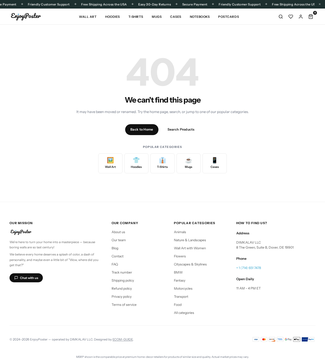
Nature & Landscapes (190, 240)
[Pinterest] (48, 291)
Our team (119, 240)
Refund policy (122, 288)
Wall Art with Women (190, 248)
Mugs (157, 17)
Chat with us (29, 278)
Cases (175, 17)
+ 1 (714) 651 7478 (248, 268)
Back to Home (141, 129)
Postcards (228, 17)
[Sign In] (300, 16)
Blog (115, 248)
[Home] (26, 16)
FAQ (115, 264)
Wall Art (88, 17)
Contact (117, 256)
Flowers (180, 256)
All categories (184, 313)
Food (178, 304)
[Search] (281, 16)
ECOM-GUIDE (123, 339)
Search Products (181, 129)
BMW (178, 272)
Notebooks (200, 17)
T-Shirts (135, 17)
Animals (180, 232)
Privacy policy (122, 296)
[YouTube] (36, 291)
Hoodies (112, 17)
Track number (122, 272)
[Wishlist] (290, 16)
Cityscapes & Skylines (190, 264)
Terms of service (124, 304)
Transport (181, 296)
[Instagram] (14, 291)
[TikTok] (25, 291)
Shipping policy (123, 280)
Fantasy (179, 280)
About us (118, 232)
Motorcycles (183, 288)
